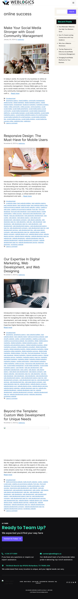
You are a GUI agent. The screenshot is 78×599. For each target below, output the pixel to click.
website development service (27, 242)
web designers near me (22, 374)
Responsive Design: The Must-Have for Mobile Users (26, 138)
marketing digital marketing (38, 359)
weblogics (27, 121)
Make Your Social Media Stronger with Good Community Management (23, 32)
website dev (8, 238)
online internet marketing (38, 361)
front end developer (34, 353)
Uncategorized (10, 98)
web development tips (26, 230)
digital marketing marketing (34, 349)
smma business (36, 106)
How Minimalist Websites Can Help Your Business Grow (67, 29)
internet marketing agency (34, 355)
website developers (18, 238)
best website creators (39, 203)
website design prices (36, 234)
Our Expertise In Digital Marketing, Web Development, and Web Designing (22, 265)
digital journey (8, 102)
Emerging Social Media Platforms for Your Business (66, 60)
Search (71, 12)
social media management (20, 111)
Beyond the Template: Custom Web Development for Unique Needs (24, 415)
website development (11, 240)
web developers (19, 376)
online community (14, 106)
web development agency (21, 226)
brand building (23, 100)
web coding (24, 369)
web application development (33, 215)
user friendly (20, 367)
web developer (37, 222)
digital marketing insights (17, 349)
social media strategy (28, 119)
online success (25, 106)
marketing (19, 357)
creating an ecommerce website (21, 209)
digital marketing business (34, 345)
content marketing (26, 339)
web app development (16, 215)
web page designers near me (20, 232)
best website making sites (39, 205)
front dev (35, 209)
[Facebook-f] (67, 582)
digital (36, 341)
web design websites (34, 220)
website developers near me (35, 238)
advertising (9, 334)
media (6, 106)
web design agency (23, 217)
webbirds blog (18, 121)
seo (5, 365)
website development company (28, 240)
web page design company (33, 382)
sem (46, 363)
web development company (19, 228)
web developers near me (19, 224)
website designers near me (39, 236)
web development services (37, 498)
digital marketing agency (32, 102)
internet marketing (19, 355)
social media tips (41, 119)
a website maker (11, 203)
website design (35, 232)
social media (8, 108)
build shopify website (28, 207)
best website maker (24, 205)
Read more (15, 93)
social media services (14, 119)
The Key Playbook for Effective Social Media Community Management (67, 51)
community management (37, 100)
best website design (10, 205)
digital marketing (18, 102)
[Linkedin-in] (73, 582)
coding (37, 207)
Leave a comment (11, 123)
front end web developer (18, 211)
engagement (18, 104)
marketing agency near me (31, 357)
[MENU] (73, 3)
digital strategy (15, 353)
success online (8, 121)
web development (41, 376)
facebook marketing (29, 104)
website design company (38, 384)
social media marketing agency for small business (32, 115)
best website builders (24, 203)
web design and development (18, 371)
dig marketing (29, 341)
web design (12, 217)
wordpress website (17, 244)
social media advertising (20, 108)
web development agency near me (32, 378)
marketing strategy (42, 104)
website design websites (22, 236)
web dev (29, 222)
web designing (21, 222)
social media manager (18, 113)
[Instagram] (69, 582)
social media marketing (32, 113)
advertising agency (12, 100)
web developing (33, 224)
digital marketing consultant (26, 347)
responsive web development (32, 213)
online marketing (9, 363)
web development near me (36, 228)
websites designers (35, 394)
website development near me (34, 506)
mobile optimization (23, 361)
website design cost (21, 234)
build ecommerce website (12, 207)
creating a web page (38, 339)
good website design (34, 211)
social (43, 106)
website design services (40, 386)
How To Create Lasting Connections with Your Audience (66, 37)
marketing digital (23, 359)
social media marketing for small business (17, 117)
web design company (20, 220)
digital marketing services (30, 351)
